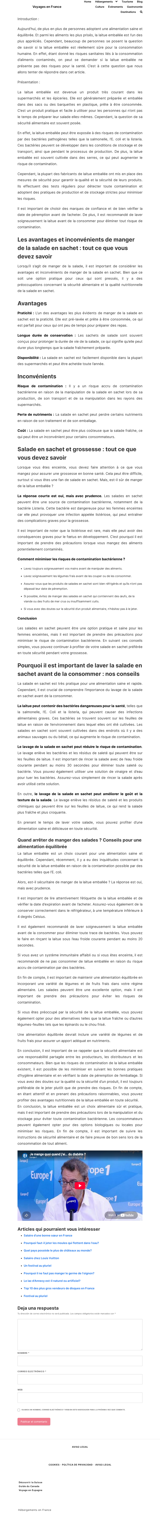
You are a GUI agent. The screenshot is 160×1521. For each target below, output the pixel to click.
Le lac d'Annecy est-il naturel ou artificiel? (52, 1280)
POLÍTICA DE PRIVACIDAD (77, 1464)
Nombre (23, 1353)
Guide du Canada (29, 1486)
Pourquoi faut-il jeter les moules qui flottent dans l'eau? (61, 1243)
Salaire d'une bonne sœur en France (48, 1235)
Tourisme (127, 1)
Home (87, 1)
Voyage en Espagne (30, 1490)
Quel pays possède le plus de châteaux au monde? (58, 1250)
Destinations (128, 11)
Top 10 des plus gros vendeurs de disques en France (59, 1288)
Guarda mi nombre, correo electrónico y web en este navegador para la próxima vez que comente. (73, 1410)
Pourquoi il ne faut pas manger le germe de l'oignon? (59, 1273)
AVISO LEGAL (80, 1446)
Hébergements (104, 1)
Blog (139, 1)
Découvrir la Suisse (30, 1482)
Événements (115, 6)
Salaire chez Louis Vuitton (41, 1258)
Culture (99, 6)
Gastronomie (134, 6)
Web (20, 1389)
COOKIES (54, 1464)
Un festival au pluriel (37, 1265)
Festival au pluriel (36, 1296)
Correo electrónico (32, 1371)
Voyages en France (46, 6)
